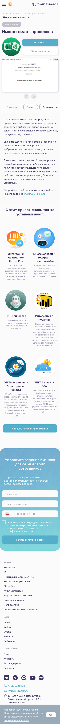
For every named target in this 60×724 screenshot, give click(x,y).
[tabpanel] (30, 158)
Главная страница (12, 13)
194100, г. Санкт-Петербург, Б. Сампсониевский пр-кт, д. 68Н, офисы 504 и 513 (24, 699)
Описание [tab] (12, 107)
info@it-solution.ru (18, 690)
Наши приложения (34, 13)
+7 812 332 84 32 (16, 685)
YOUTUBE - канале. (35, 193)
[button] (40, 51)
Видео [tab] (30, 107)
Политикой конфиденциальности (23, 529)
